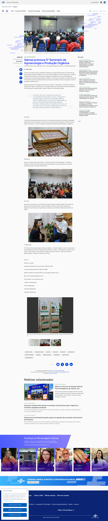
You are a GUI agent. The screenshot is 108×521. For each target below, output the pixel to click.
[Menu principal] (3, 11)
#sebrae (38, 355)
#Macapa (62, 352)
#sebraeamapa (47, 355)
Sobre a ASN (38, 495)
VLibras (104, 2)
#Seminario (65, 355)
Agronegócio (29, 357)
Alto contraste (101, 2)
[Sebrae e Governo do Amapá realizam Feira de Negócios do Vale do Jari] (38, 392)
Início (12, 11)
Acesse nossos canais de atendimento (56, 370)
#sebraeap (57, 355)
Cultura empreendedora (59, 504)
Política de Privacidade (9, 501)
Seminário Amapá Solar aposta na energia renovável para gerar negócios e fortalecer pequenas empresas (51, 406)
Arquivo (76, 504)
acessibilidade (94, 2)
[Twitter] (20, 73)
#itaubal (55, 352)
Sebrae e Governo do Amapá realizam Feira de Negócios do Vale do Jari (69, 387)
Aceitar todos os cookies (15, 504)
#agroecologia (39, 352)
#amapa (48, 352)
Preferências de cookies (15, 514)
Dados (70, 504)
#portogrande (29, 355)
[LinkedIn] (20, 82)
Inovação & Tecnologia (42, 504)
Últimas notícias (50, 495)
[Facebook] (20, 77)
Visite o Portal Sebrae (65, 510)
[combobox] (15, 6)
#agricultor (28, 352)
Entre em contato (63, 495)
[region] (15, 504)
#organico (71, 352)
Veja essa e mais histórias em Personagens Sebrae (35, 444)
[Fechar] (26, 490)
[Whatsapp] (20, 69)
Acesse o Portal (32, 482)
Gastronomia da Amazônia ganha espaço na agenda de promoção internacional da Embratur (53, 419)
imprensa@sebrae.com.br (63, 372)
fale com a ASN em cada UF (51, 373)
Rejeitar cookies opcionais (14, 509)
